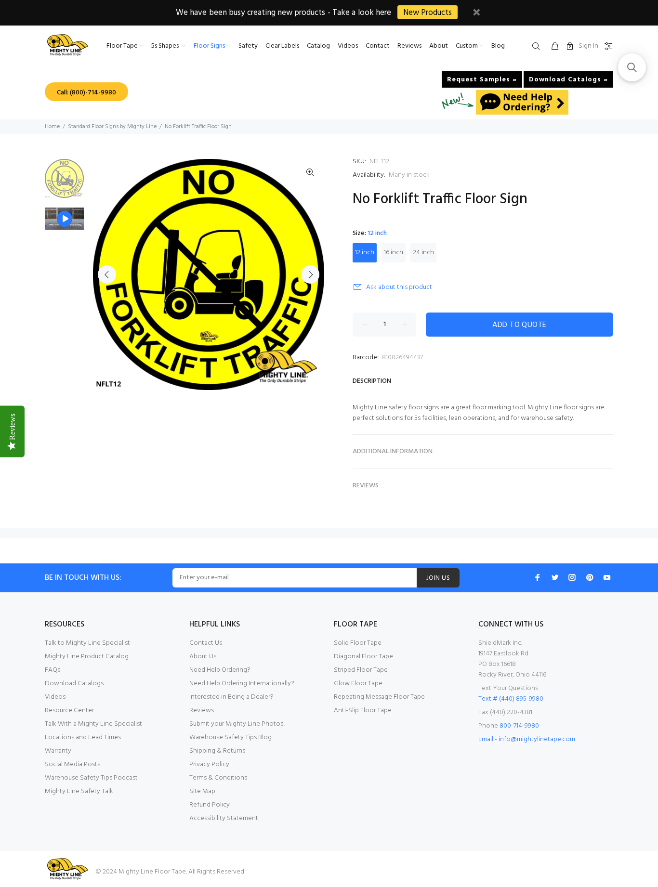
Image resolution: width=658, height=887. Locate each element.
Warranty (58, 751)
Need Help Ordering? (219, 670)
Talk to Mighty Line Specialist (87, 643)
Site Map (202, 791)
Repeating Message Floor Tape (379, 697)
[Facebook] (537, 577)
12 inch (364, 252)
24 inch (423, 252)
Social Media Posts (72, 764)
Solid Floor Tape (358, 643)
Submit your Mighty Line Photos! (237, 724)
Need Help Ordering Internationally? (241, 683)
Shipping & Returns (217, 751)
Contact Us (205, 643)
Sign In (588, 46)
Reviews (201, 710)
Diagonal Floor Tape (363, 656)
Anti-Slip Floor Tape (363, 710)
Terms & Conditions (218, 777)
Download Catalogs (74, 683)
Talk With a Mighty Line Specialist (93, 724)
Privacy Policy (209, 764)
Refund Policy (209, 804)
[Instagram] (572, 577)
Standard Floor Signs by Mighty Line (112, 126)
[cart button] (555, 47)
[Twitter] (555, 577)
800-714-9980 (519, 725)
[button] (632, 67)
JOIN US (438, 578)
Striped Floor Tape (361, 670)
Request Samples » (482, 79)
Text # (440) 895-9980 (510, 698)
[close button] (476, 13)
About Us (202, 656)
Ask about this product (399, 287)
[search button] (538, 47)
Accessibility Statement (223, 818)
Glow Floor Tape (358, 683)
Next (310, 274)
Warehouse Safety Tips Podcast (91, 777)
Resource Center (69, 710)
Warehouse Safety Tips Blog (230, 737)
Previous (107, 274)
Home (52, 126)
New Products (427, 12)
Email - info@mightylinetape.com (526, 739)
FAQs (52, 670)
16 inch (393, 252)
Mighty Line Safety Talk (79, 791)
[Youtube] (607, 577)
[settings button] (606, 47)
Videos (55, 697)
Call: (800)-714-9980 (86, 92)
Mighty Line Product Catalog (87, 656)
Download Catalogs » (568, 79)
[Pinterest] (589, 577)
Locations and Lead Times (83, 737)
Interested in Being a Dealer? (231, 697)
